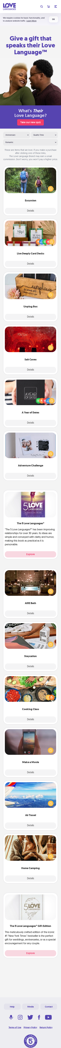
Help (12, 1006)
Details (30, 211)
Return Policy (46, 1027)
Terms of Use (15, 1027)
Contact (49, 1006)
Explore (30, 554)
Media (30, 1006)
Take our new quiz (30, 122)
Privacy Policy (30, 1027)
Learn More (31, 20)
